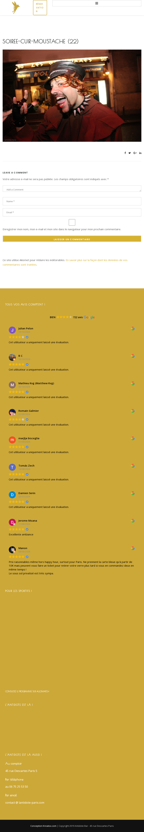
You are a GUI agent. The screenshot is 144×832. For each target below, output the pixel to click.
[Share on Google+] (135, 153)
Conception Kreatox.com (43, 825)
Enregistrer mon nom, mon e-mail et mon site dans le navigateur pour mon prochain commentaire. (62, 229)
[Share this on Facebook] (125, 153)
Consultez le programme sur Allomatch (27, 691)
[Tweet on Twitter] (130, 153)
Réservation (40, 7)
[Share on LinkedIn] (140, 153)
